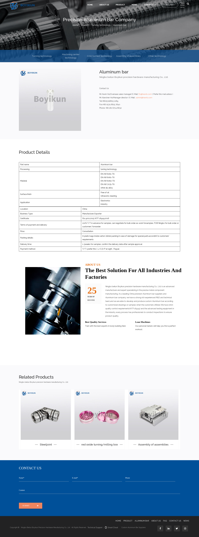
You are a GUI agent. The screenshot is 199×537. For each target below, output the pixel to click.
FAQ (165, 521)
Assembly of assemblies (128, 56)
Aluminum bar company (115, 297)
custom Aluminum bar (154, 301)
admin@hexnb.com (144, 98)
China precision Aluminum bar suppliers (146, 294)
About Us (104, 5)
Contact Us (150, 5)
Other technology (157, 56)
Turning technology (101, 25)
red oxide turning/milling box (99, 444)
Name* (21, 478)
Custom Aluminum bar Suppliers (133, 527)
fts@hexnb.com (145, 94)
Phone (127, 478)
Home (90, 5)
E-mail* (75, 478)
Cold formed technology (99, 56)
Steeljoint (46, 444)
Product (120, 5)
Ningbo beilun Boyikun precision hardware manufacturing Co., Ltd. (45, 527)
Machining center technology (70, 56)
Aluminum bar (142, 521)
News (134, 5)
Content (22, 490)
